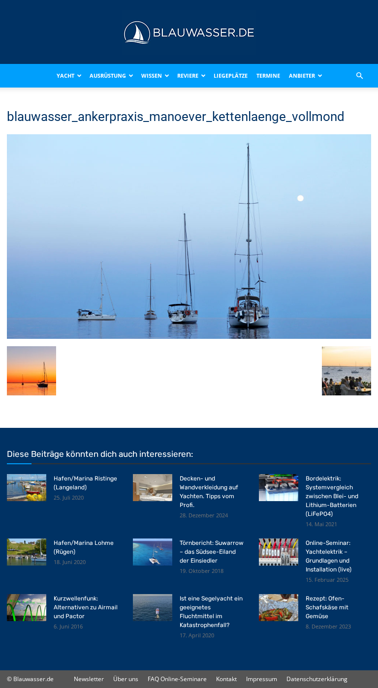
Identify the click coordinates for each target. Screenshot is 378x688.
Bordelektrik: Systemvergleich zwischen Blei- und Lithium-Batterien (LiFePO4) (332, 496)
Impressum (261, 679)
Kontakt (226, 679)
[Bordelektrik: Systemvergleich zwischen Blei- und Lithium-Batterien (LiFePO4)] (278, 487)
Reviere (187, 75)
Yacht (65, 75)
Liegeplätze (231, 75)
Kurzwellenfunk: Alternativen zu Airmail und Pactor (86, 607)
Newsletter (89, 679)
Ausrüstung (108, 75)
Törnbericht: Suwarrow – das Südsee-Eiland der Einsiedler (212, 551)
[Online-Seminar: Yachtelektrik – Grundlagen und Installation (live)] (278, 552)
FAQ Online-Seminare (177, 679)
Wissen (151, 75)
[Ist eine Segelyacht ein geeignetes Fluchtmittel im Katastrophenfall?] (152, 607)
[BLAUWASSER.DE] (189, 32)
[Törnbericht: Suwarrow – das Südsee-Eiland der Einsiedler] (152, 552)
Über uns (125, 679)
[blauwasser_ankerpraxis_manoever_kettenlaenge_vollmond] (189, 336)
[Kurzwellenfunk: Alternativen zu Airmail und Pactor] (26, 607)
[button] (359, 76)
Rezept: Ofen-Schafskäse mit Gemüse (327, 607)
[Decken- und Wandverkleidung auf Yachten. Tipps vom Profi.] (152, 487)
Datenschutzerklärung (316, 679)
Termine (268, 75)
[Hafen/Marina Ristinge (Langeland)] (26, 487)
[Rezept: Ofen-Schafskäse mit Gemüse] (278, 607)
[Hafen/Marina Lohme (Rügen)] (26, 552)
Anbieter (302, 75)
